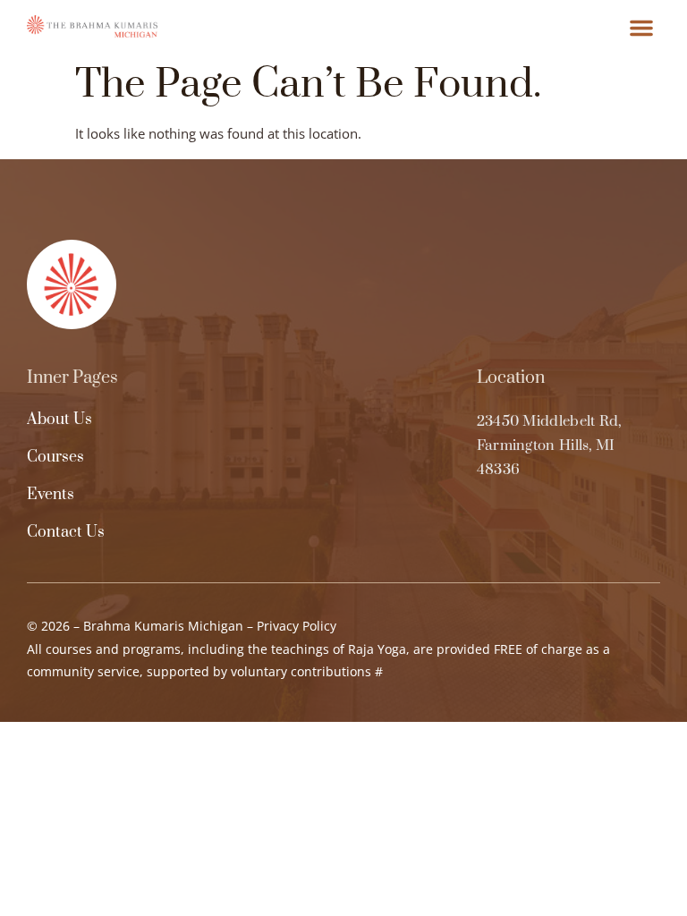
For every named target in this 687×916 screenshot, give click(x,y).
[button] (641, 28)
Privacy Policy (296, 625)
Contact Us (66, 532)
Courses (55, 457)
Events (50, 495)
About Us (59, 419)
